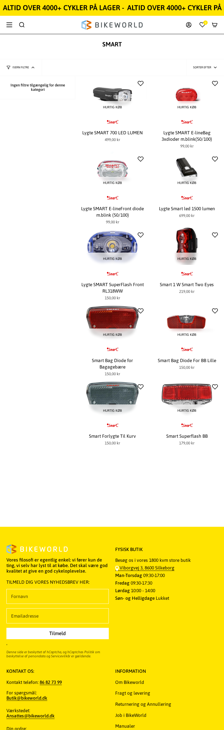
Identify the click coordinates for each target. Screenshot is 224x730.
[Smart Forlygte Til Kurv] (112, 398)
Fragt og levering (132, 693)
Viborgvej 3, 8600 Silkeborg (147, 567)
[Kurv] (215, 25)
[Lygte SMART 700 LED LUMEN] (112, 94)
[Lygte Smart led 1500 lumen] (187, 170)
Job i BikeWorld (130, 715)
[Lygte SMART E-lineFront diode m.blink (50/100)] (112, 170)
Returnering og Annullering (143, 704)
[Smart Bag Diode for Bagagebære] (112, 322)
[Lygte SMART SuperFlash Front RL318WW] (112, 246)
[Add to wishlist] (140, 83)
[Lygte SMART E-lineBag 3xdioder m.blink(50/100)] (187, 94)
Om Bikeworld (129, 682)
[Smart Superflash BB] (187, 398)
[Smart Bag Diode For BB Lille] (187, 322)
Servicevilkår (60, 656)
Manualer (125, 726)
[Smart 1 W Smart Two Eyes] (187, 246)
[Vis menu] (9, 25)
